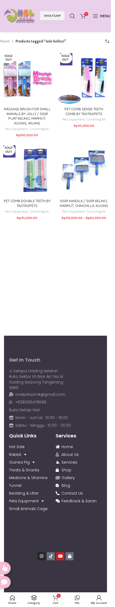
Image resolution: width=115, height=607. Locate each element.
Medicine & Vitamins (28, 477)
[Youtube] (60, 556)
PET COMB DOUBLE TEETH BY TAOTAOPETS (27, 203)
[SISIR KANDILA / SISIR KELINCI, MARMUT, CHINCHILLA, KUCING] (84, 170)
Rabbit (15, 454)
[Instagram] (41, 556)
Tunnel (15, 485)
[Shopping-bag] (70, 556)
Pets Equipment (16, 129)
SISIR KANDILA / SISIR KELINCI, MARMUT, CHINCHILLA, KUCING (84, 203)
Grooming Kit (39, 129)
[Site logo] (19, 16)
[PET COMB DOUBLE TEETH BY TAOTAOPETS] (27, 170)
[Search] (72, 16)
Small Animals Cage (28, 508)
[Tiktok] (51, 556)
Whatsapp (52, 16)
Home (5, 41)
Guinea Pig (19, 462)
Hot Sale (17, 446)
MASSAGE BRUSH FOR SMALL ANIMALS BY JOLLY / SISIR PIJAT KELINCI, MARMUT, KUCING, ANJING (27, 116)
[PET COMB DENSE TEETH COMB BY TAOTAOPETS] (84, 78)
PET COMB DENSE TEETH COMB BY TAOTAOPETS (83, 111)
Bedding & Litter (24, 493)
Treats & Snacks (24, 470)
